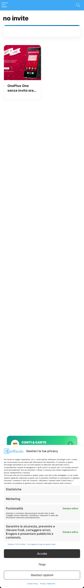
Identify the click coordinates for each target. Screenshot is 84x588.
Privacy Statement (47, 584)
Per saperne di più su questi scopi (41, 544)
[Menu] (4, 5)
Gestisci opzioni (42, 575)
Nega (42, 564)
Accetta (42, 553)
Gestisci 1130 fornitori (17, 544)
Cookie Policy (32, 584)
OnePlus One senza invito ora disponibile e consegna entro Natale (20, 88)
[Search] (78, 5)
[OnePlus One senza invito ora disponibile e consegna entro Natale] (22, 48)
